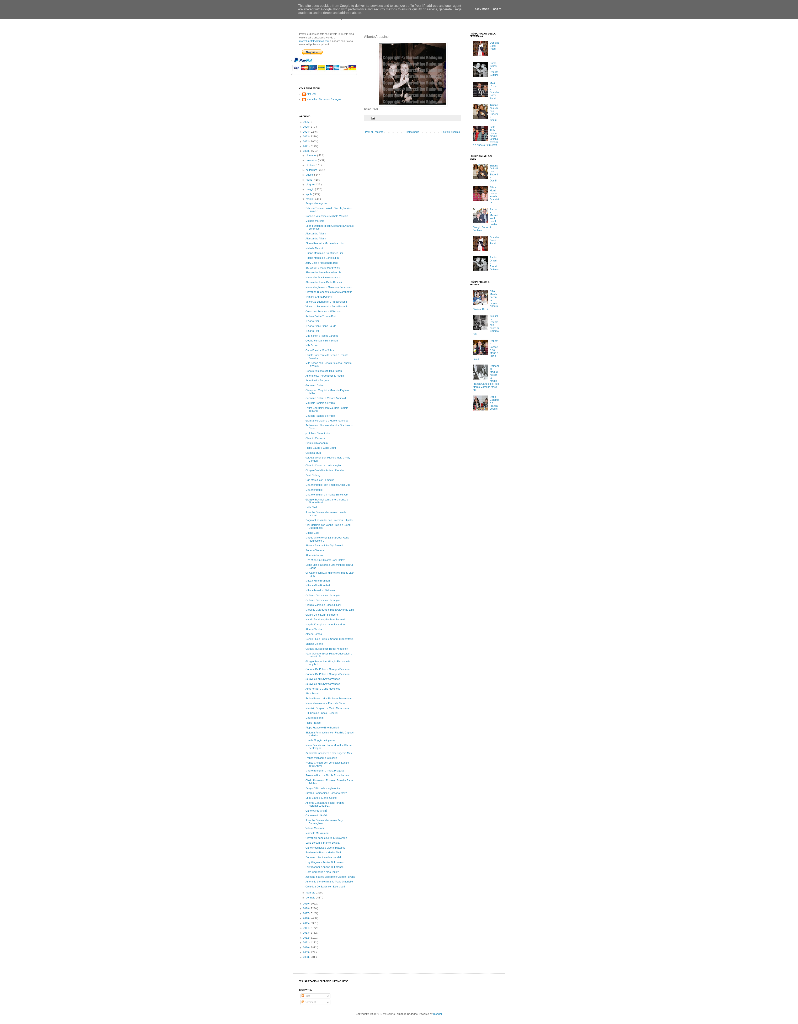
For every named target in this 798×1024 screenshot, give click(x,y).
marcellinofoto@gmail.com (314, 41)
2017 (306, 913)
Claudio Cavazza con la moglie (323, 465)
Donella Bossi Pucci (494, 45)
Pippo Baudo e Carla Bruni (320, 447)
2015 (306, 923)
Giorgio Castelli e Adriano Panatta (324, 470)
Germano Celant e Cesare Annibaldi (325, 398)
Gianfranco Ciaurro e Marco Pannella (326, 420)
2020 (306, 151)
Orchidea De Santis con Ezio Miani (325, 886)
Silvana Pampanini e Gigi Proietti (324, 545)
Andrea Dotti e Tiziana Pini (320, 316)
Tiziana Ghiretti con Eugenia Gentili (494, 113)
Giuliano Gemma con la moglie (322, 595)
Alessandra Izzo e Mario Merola (323, 272)
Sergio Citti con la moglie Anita (322, 788)
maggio (310, 189)
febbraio (311, 892)
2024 (306, 131)
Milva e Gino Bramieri (317, 580)
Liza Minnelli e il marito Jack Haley (325, 560)
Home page (412, 132)
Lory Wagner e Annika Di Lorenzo (324, 862)
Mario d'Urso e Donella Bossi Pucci (494, 91)
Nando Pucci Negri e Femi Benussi (325, 619)
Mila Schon (311, 345)
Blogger (437, 1014)
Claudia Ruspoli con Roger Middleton (326, 648)
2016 (306, 918)
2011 (306, 942)
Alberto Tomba (313, 629)
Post (307, 995)
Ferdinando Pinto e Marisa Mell (323, 852)
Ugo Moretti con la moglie (319, 480)
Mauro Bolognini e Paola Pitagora (324, 770)
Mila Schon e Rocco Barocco (321, 335)
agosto (310, 174)
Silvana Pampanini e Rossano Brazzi (326, 793)
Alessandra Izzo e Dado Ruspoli (323, 282)
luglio (309, 179)
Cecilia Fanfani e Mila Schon (321, 340)
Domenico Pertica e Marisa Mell (323, 857)
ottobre (310, 165)
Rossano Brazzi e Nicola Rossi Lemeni (327, 775)
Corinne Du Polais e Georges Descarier (327, 669)
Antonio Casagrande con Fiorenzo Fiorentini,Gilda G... (324, 804)
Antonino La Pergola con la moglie (325, 375)
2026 (306, 122)
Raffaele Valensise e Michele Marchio (326, 216)
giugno (310, 184)
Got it (497, 9)
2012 (306, 937)
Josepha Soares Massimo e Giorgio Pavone (330, 876)
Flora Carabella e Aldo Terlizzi (322, 872)
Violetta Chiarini (314, 643)
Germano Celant (314, 385)
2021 (306, 146)
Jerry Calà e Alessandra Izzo (321, 262)
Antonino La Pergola (317, 380)
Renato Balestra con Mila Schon (323, 371)
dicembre (311, 155)
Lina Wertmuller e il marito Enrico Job (326, 494)
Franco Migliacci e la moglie (321, 758)
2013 (306, 932)
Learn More (481, 9)
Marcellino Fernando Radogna (324, 99)
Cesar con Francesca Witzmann (323, 311)
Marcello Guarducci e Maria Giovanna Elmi (329, 609)
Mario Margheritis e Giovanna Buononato (328, 287)
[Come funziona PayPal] (329, 76)
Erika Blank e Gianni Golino (321, 797)
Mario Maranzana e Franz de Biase (325, 703)
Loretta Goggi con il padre (320, 740)
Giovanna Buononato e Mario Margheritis (328, 292)
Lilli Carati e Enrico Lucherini (321, 713)
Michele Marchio (314, 220)
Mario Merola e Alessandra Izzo (323, 277)
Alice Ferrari (312, 693)
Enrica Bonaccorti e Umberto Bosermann (328, 698)
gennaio (311, 897)
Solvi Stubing (312, 475)
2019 (306, 903)
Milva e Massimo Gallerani (320, 590)
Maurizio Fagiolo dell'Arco (320, 403)
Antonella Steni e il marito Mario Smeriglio (329, 881)
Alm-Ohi (311, 93)
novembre (312, 160)
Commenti (310, 1002)
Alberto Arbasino (314, 555)
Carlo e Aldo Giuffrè (316, 810)
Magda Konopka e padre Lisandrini (325, 624)
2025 (306, 126)
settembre (312, 170)
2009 (306, 952)
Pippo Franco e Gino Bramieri (322, 727)
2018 (306, 908)
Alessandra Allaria (315, 233)
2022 (306, 141)
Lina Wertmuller (314, 489)
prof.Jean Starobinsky (317, 433)
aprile (309, 194)
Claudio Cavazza (315, 438)
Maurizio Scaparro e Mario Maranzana (327, 708)
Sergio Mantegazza (316, 203)
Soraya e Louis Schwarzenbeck (323, 679)
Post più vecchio (450, 132)
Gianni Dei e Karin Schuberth (322, 614)
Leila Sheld (311, 507)
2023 (306, 136)
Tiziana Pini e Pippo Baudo (320, 326)
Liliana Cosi (312, 532)
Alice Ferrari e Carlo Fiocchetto (322, 688)
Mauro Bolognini (314, 717)
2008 (306, 957)
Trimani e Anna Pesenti (318, 296)
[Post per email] (373, 118)
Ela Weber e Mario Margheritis (322, 267)
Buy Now (312, 52)
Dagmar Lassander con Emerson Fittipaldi (329, 520)
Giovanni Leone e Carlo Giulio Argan (326, 838)
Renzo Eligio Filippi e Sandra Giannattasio (329, 639)
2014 (306, 928)
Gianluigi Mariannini (316, 443)
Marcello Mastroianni (317, 833)
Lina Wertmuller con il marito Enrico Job (327, 484)
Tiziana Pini (312, 321)
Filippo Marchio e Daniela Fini (322, 257)
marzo (310, 199)
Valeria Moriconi (314, 828)
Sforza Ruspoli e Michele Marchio (324, 243)
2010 (306, 947)
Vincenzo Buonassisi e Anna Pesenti (326, 301)
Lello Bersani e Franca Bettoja (322, 842)
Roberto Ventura (314, 550)
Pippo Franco (313, 722)
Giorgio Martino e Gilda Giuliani (323, 605)
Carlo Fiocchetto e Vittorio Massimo (325, 847)
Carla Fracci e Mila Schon (320, 350)
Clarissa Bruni (313, 452)
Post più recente (374, 132)
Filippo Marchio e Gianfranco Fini (324, 253)
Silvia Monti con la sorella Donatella (494, 195)
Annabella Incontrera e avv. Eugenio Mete (329, 753)
